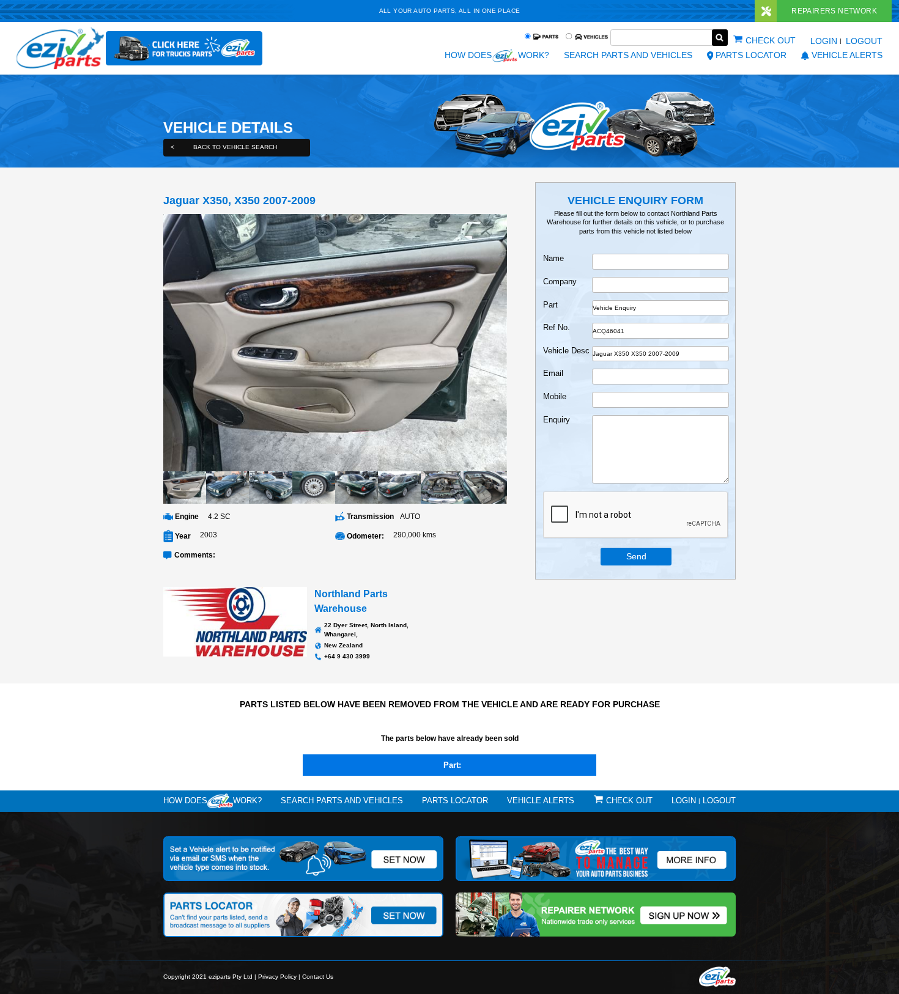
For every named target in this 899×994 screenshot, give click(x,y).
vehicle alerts (847, 55)
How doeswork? (212, 800)
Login (823, 41)
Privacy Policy (277, 976)
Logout (864, 41)
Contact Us (317, 976)
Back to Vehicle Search (224, 147)
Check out (770, 40)
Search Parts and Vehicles (628, 55)
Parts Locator (751, 55)
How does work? (497, 55)
